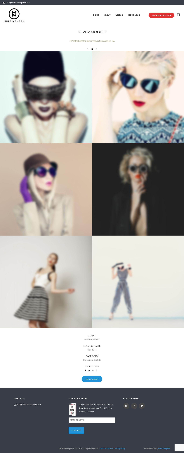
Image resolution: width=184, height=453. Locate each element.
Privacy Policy (120, 449)
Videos (119, 15)
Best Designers (164, 449)
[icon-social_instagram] (127, 406)
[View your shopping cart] (178, 15)
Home (96, 15)
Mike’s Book (134, 15)
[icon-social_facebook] (134, 406)
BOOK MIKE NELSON (161, 15)
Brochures (88, 360)
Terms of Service (106, 449)
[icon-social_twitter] (142, 406)
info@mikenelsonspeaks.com (18, 3)
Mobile (97, 360)
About (107, 15)
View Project (92, 379)
